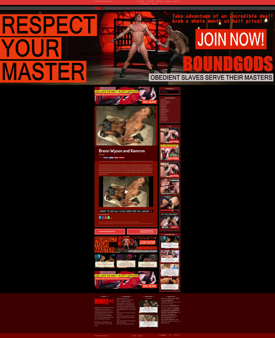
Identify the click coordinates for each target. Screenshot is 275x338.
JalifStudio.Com (163, 115)
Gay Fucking (149, 8)
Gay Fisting (164, 8)
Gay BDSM (120, 8)
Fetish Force (178, 305)
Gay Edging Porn (172, 314)
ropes (169, 321)
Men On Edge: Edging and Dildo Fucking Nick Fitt (126, 307)
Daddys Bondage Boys (150, 1)
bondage (104, 223)
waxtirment (167, 323)
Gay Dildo (178, 312)
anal (99, 223)
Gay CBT (171, 8)
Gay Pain (130, 222)
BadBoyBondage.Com (159, 1)
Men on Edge (175, 319)
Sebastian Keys (177, 321)
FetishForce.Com (154, 3)
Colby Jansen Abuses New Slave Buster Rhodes (126, 306)
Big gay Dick (163, 300)
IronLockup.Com (163, 120)
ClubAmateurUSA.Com (164, 103)
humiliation (145, 223)
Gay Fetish (134, 8)
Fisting (172, 307)
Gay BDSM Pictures (166, 310)
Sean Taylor (173, 321)
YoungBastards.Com (164, 109)
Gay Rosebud (173, 317)
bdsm (101, 223)
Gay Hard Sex (142, 8)
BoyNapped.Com (176, 1)
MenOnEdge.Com (163, 106)
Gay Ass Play (106, 222)
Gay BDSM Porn (125, 223)
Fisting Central (175, 307)
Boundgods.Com (168, 1)
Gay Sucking (157, 8)
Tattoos (152, 223)
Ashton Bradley (165, 298)
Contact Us (163, 335)
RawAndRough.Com (164, 119)
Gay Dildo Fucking (165, 314)
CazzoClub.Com (163, 114)
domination (120, 223)
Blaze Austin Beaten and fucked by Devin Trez (125, 303)
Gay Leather (163, 317)
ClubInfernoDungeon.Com (144, 3)
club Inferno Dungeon (169, 303)
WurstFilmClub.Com (164, 117)
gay (169, 308)
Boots (107, 223)
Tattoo (138, 222)
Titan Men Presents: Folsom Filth (123, 298)
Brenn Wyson (116, 223)
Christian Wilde (178, 302)
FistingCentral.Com (164, 308)
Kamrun (149, 223)
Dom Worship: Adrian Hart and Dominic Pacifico (126, 316)
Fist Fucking (169, 307)
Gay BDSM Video (165, 312)
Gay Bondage (127, 8)
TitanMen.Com (163, 107)
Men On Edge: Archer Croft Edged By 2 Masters (125, 304)
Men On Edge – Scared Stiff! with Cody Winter (125, 324)
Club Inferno (163, 303)
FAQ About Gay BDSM (141, 1)
